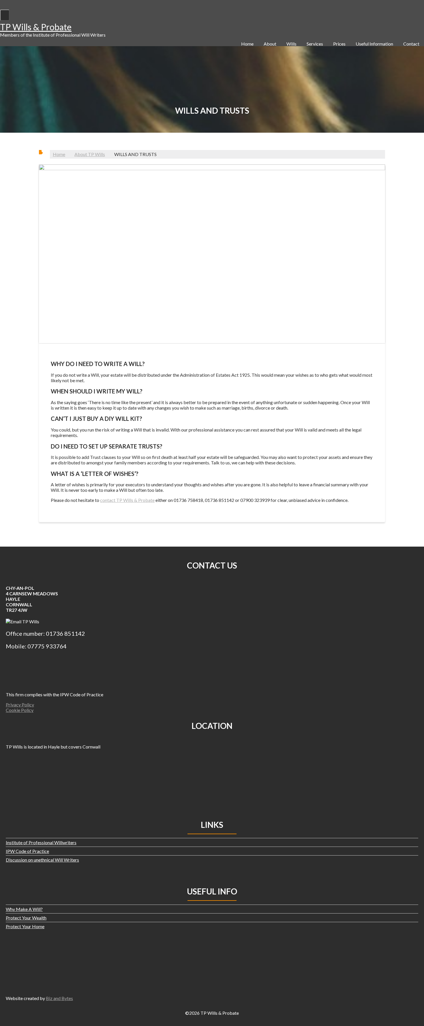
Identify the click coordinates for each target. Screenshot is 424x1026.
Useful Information (374, 43)
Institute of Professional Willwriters (41, 842)
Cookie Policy (19, 710)
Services (315, 43)
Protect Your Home (25, 926)
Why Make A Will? (24, 909)
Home (247, 43)
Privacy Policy (20, 704)
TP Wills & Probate (36, 27)
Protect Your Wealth (26, 917)
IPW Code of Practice (27, 851)
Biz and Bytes (59, 998)
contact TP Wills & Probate (127, 500)
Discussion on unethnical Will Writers (42, 859)
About (270, 43)
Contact (411, 43)
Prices (339, 43)
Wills (291, 43)
